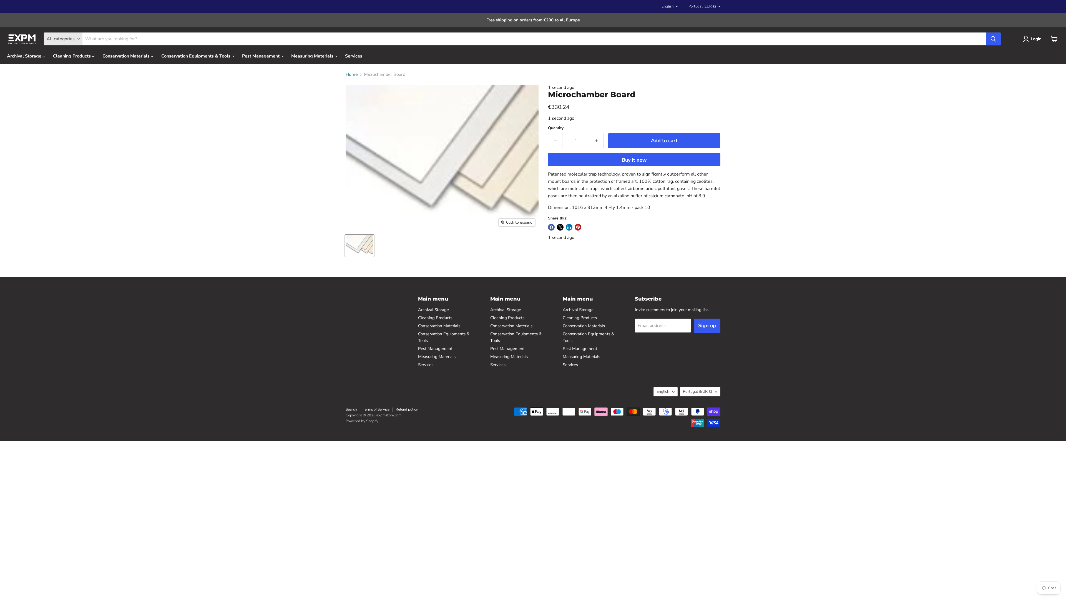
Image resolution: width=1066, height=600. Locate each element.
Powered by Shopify (362, 421)
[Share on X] (560, 227)
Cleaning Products (72, 56)
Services (353, 56)
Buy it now (634, 160)
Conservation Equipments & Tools (196, 56)
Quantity (556, 128)
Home (352, 74)
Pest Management (261, 56)
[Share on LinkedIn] (569, 227)
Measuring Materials (313, 56)
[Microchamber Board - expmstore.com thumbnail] (359, 246)
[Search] (993, 38)
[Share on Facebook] (551, 227)
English (667, 6)
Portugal (702, 6)
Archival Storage (24, 56)
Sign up (707, 325)
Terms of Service (376, 409)
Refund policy (407, 409)
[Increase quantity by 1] (596, 140)
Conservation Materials (126, 56)
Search (351, 409)
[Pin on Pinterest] (578, 227)
